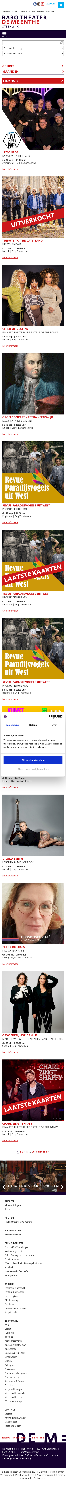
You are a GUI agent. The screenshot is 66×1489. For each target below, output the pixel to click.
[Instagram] (38, 4)
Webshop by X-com (24, 1474)
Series (7, 1209)
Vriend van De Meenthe (15, 1393)
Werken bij (50, 11)
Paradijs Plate (11, 1275)
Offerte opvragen (12, 1300)
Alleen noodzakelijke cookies (33, 769)
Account (51, 3)
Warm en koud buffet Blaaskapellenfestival (23, 1263)
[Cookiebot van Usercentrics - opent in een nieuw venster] (49, 717)
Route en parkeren (13, 1425)
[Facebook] (35, 4)
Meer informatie (10, 169)
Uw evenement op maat (15, 1308)
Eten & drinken (28, 11)
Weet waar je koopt (13, 1401)
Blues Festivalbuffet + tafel (16, 1271)
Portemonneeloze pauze (16, 1373)
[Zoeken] (61, 42)
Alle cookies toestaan (33, 760)
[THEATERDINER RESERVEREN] (33, 1176)
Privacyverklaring (12, 1377)
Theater (6, 11)
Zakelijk (40, 11)
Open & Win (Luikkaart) (15, 1352)
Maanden (10, 71)
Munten (8, 1360)
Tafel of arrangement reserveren (19, 1255)
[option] (33, 1176)
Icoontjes (9, 1336)
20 (33, 1151)
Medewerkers (11, 1421)
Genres (8, 66)
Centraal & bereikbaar (14, 1291)
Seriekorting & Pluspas (15, 1381)
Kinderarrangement (13, 1251)
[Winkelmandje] (61, 5)
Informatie (11, 1320)
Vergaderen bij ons (13, 1312)
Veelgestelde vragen (13, 1389)
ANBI (7, 1324)
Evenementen (13, 1230)
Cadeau (8, 1328)
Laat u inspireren (12, 1296)
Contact (10, 1409)
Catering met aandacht (15, 1287)
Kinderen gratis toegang (15, 1344)
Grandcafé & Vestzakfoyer (16, 1247)
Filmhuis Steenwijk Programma (18, 1221)
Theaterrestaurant (13, 1259)
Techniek (9, 1385)
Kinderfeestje (10, 1348)
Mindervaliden (11, 1356)
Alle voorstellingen (13, 1205)
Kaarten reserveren (13, 1340)
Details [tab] (33, 724)
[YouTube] (42, 4)
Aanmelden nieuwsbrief (15, 1417)
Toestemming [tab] (11, 724)
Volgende (41, 1151)
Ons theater (10, 1304)
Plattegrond (10, 1365)
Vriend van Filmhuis (13, 1397)
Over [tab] (54, 724)
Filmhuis (15, 11)
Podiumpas (10, 1369)
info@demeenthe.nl (29, 1451)
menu (4, 36)
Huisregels (9, 1332)
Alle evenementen (13, 1234)
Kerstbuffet (10, 1267)
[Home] (23, 21)
